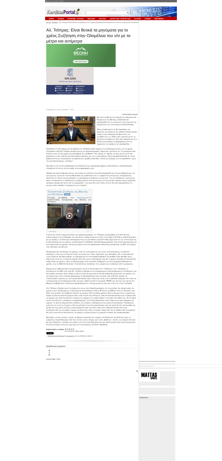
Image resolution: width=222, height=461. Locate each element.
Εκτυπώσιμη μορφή (131, 114)
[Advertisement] (87, 101)
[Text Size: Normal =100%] (49, 355)
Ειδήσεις (55, 22)
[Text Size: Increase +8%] (49, 350)
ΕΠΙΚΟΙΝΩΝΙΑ (159, 19)
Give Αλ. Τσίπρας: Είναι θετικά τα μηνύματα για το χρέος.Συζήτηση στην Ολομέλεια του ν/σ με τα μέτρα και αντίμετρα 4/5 (71, 329)
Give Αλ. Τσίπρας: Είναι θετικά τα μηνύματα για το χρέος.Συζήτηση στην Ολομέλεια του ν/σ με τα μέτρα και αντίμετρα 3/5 (70, 329)
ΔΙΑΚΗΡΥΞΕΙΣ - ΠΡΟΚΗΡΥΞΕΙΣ (120, 19)
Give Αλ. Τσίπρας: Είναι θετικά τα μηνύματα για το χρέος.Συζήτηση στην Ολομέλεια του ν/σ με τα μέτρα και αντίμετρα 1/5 (66, 329)
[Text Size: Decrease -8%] (49, 353)
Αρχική (48, 22)
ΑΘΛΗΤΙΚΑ (102, 19)
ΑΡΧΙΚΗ (51, 19)
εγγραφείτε (70, 336)
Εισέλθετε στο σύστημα (56, 336)
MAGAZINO (91, 19)
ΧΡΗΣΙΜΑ (148, 19)
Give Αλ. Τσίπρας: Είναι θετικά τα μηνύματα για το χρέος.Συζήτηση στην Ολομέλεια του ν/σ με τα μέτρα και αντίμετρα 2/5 (68, 329)
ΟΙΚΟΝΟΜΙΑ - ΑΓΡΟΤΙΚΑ (76, 19)
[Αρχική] (63, 10)
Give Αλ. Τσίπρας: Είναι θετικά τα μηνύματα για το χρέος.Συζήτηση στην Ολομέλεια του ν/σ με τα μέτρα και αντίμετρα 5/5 (73, 329)
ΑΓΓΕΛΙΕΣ (137, 19)
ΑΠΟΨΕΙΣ (61, 19)
